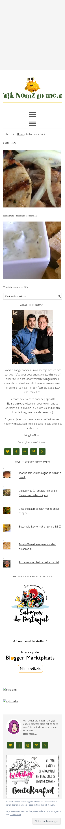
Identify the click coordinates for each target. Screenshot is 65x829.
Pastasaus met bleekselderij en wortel (39, 562)
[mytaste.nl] (10, 689)
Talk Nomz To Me (32, 88)
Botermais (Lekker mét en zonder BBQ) (40, 526)
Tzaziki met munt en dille (15, 287)
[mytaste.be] (10, 701)
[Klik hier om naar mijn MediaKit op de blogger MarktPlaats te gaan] (30, 681)
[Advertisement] (32, 34)
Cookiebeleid (15, 814)
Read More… (30, 733)
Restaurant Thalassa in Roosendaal (20, 215)
